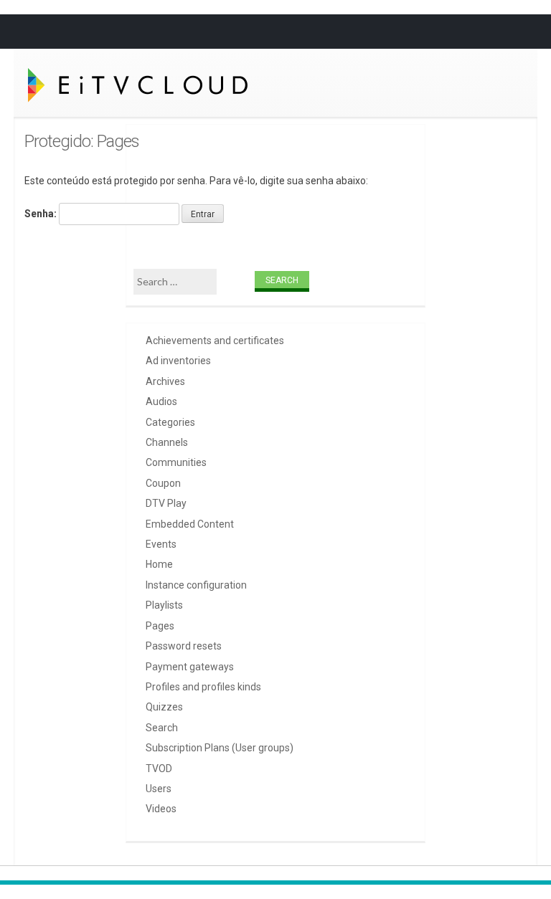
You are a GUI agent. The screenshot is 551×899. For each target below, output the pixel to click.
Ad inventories (178, 360)
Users (158, 788)
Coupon (163, 483)
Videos (161, 808)
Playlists (164, 605)
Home (159, 564)
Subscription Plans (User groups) (219, 747)
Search (162, 727)
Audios (161, 401)
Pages (160, 626)
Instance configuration (196, 585)
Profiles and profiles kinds (203, 687)
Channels (167, 442)
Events (161, 544)
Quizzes (164, 707)
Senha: (41, 213)
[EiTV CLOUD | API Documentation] (125, 85)
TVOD (159, 768)
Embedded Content (190, 524)
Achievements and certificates (215, 340)
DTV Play (166, 503)
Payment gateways (190, 666)
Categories (170, 422)
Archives (165, 381)
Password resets (184, 646)
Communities (176, 462)
